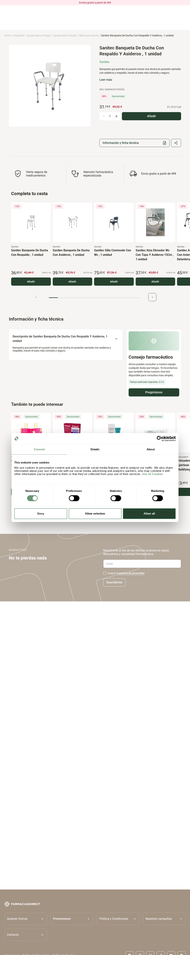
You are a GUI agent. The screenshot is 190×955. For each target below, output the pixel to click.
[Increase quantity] (116, 116)
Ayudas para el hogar (39, 35)
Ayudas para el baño (65, 35)
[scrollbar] (94, 298)
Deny (40, 513)
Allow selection (95, 513)
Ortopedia (18, 35)
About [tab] (151, 449)
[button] (72, 918)
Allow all (149, 513)
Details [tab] (95, 449)
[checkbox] (104, 573)
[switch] (74, 498)
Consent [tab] (39, 449)
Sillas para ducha (89, 35)
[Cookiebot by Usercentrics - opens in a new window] (159, 438)
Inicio (7, 35)
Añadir (31, 281)
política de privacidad (131, 573)
